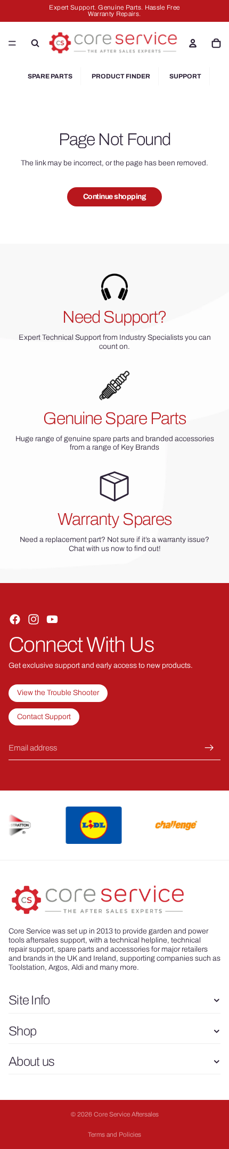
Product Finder (121, 76)
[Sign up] (209, 748)
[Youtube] (52, 619)
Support (185, 76)
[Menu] (12, 43)
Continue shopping (114, 197)
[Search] (35, 43)
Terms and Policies (114, 1134)
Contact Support (44, 717)
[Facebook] (15, 619)
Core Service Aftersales (126, 1114)
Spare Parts (50, 76)
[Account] (193, 43)
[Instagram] (33, 619)
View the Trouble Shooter (58, 693)
